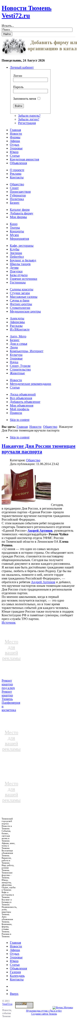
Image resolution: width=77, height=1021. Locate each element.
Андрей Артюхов (40, 530)
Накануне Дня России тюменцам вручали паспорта (38, 448)
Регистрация (27, 123)
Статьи (15, 964)
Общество (50, 426)
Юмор (14, 961)
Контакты (17, 979)
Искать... (8, 25)
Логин (17, 75)
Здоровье (16, 957)
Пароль (18, 87)
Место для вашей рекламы (11, 650)
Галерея (15, 972)
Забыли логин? (28, 119)
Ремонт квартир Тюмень (7, 695)
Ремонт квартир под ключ (8, 684)
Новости (35, 426)
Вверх (14, 993)
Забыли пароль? (29, 115)
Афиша (15, 950)
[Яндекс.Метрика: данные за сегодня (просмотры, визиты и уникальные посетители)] (63, 1007)
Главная (22, 426)
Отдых (14, 953)
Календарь (17, 975)
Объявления (18, 968)
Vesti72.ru (7, 1004)
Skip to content (19, 419)
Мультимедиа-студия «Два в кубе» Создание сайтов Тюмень (44, 1012)
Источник (9, 622)
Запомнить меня (24, 98)
